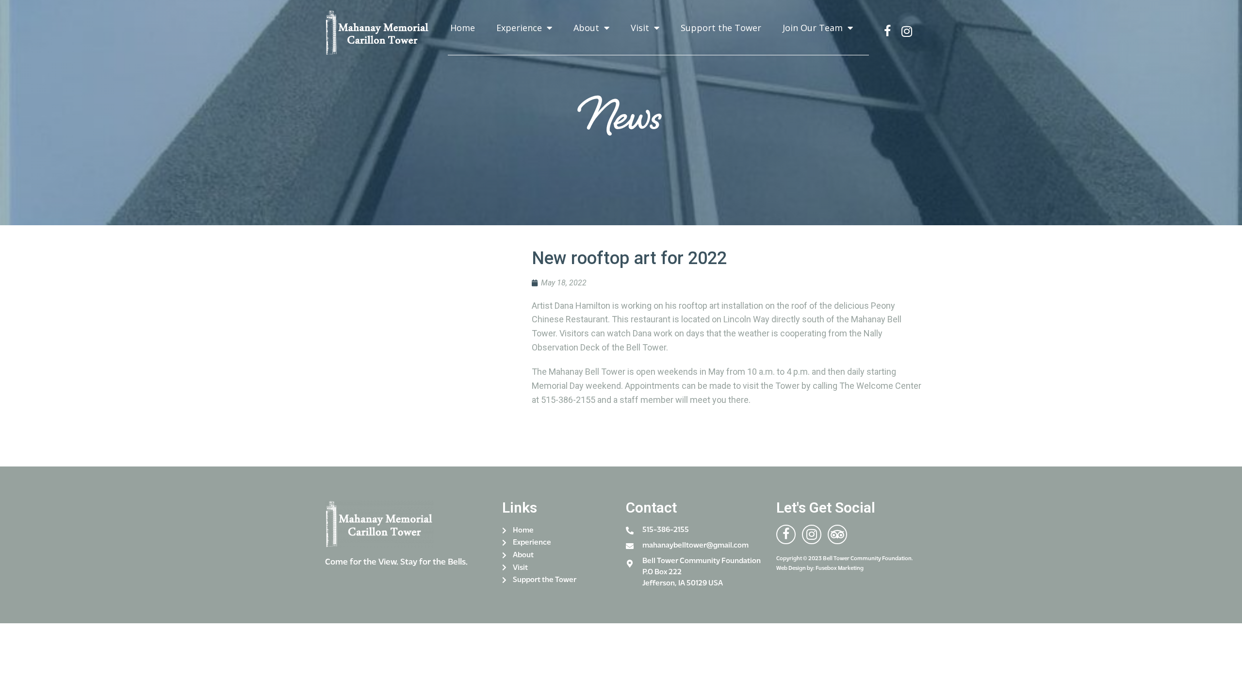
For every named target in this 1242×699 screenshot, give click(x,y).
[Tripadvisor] (837, 534)
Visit (640, 27)
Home (462, 27)
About (586, 27)
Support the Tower (721, 27)
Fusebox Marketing (840, 568)
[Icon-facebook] (888, 31)
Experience (519, 27)
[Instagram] (907, 31)
